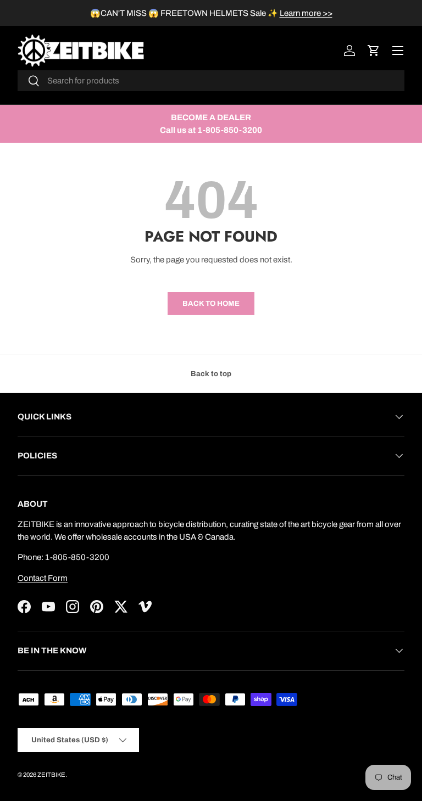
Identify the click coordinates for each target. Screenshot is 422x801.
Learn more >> (306, 13)
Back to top (211, 373)
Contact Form (43, 578)
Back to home (211, 303)
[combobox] (211, 80)
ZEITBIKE (51, 774)
